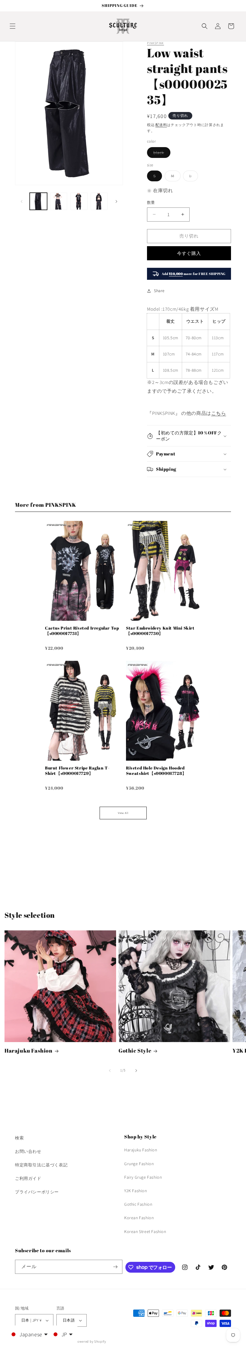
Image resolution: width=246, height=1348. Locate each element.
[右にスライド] (116, 201)
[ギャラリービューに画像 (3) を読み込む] (79, 201)
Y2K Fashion (135, 1190)
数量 (151, 202)
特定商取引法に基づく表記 (41, 1165)
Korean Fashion (139, 1217)
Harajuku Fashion (28, 1050)
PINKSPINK (155, 43)
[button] (12, 26)
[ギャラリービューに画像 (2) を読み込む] (59, 201)
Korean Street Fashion (145, 1231)
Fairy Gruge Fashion (143, 1177)
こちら (218, 413)
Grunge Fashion (139, 1163)
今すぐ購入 (189, 253)
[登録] (115, 1267)
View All (123, 813)
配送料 (161, 124)
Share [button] (159, 290)
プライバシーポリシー (37, 1192)
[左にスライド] (21, 201)
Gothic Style (134, 1050)
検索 (19, 1138)
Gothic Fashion (138, 1204)
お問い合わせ (28, 1151)
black (160, 154)
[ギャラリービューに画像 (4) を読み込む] (99, 201)
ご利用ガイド (28, 1178)
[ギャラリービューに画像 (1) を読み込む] (38, 201)
